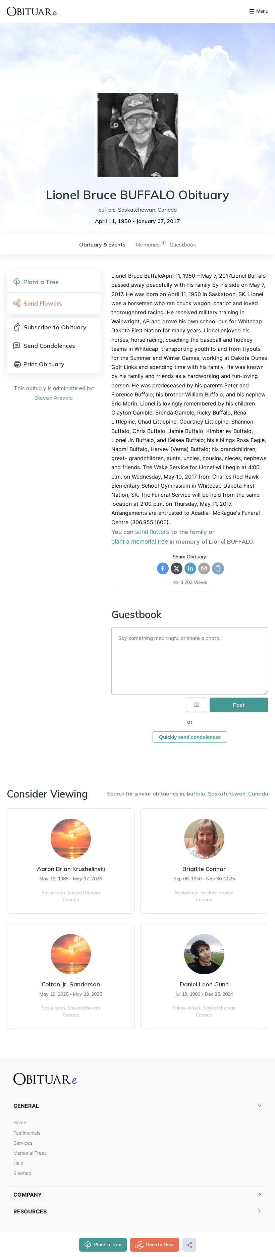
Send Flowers (42, 303)
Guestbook (183, 244)
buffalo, (197, 793)
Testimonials (26, 1133)
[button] (137, 1106)
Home (19, 1122)
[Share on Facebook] (163, 568)
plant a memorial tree (139, 541)
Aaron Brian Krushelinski (71, 869)
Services (22, 1143)
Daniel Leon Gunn (204, 984)
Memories (147, 244)
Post (239, 705)
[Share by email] (204, 568)
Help (18, 1163)
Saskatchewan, (227, 793)
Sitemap (22, 1173)
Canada (258, 793)
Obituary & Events (102, 244)
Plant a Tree (107, 1245)
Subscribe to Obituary (55, 327)
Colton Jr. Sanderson (71, 984)
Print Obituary (43, 364)
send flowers (152, 532)
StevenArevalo (54, 397)
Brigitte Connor (204, 869)
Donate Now (160, 1245)
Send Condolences (49, 345)
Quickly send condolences (190, 737)
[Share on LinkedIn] (190, 568)
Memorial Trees (30, 1153)
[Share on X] (176, 568)
